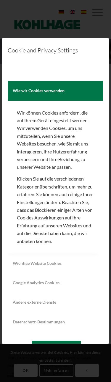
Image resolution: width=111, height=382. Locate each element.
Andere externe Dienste (34, 302)
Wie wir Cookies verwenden (39, 90)
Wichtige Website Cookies (37, 263)
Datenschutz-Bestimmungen (39, 321)
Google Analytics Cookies (36, 282)
